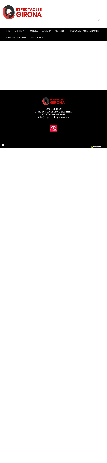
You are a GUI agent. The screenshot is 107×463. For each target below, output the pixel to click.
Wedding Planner (16, 37)
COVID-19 (46, 31)
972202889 (47, 114)
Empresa (19, 31)
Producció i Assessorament (84, 31)
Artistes (59, 31)
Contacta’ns (37, 37)
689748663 (59, 114)
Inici (8, 31)
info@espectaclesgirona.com (53, 117)
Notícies (33, 31)
